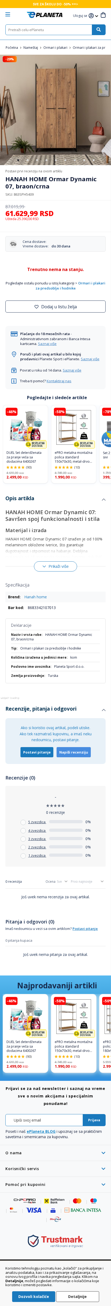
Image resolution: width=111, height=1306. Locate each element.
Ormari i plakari (55, 47)
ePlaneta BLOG (41, 1131)
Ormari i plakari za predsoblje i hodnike (71, 286)
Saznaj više (47, 343)
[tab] (55, 499)
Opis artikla (19, 498)
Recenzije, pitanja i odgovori (41, 708)
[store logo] (45, 15)
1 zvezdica (37, 855)
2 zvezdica (37, 847)
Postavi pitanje (37, 752)
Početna (12, 47)
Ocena (51, 881)
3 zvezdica (37, 838)
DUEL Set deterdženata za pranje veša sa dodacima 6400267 (23, 457)
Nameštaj (31, 47)
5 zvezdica (37, 821)
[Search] (98, 29)
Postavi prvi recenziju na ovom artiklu (33, 171)
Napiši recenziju (73, 752)
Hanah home (35, 596)
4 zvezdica (37, 830)
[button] (81, 16)
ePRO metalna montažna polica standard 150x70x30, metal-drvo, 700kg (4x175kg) (73, 457)
